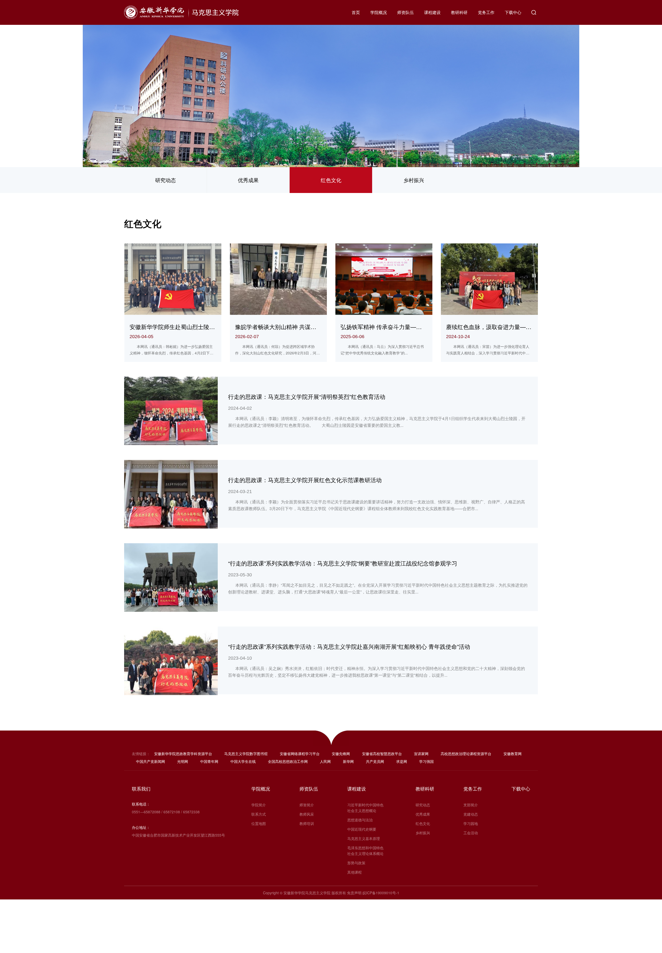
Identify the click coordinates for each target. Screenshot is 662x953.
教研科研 (459, 12)
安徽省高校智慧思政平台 (382, 753)
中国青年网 (209, 761)
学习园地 (470, 823)
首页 (356, 12)
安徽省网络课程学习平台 (300, 753)
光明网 (182, 761)
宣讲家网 (421, 753)
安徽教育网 (512, 753)
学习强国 (426, 761)
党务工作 (486, 12)
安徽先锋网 (341, 753)
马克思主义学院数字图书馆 (246, 753)
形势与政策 (356, 862)
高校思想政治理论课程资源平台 (466, 753)
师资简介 (306, 804)
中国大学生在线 (243, 761)
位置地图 (258, 823)
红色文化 (331, 180)
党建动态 (470, 814)
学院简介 (258, 804)
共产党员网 (375, 761)
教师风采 (306, 814)
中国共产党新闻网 (150, 761)
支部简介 (470, 804)
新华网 (348, 761)
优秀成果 (248, 180)
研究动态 (165, 180)
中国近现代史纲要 (361, 829)
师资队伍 (405, 12)
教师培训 (306, 823)
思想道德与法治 (360, 819)
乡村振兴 (413, 180)
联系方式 (258, 814)
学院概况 (378, 12)
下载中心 (513, 12)
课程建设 (432, 12)
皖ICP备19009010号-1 (381, 892)
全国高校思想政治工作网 (288, 761)
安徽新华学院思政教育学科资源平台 (183, 753)
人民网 (325, 761)
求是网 (401, 761)
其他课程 (354, 872)
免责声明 (354, 892)
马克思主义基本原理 (363, 838)
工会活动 (470, 832)
